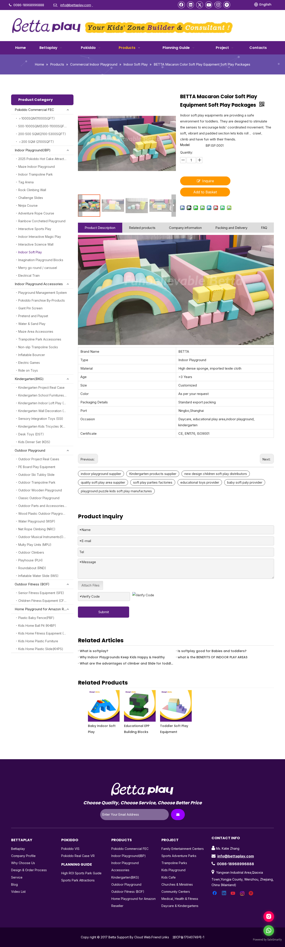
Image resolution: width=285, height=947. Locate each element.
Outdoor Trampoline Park (36, 482)
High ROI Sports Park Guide (81, 873)
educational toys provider (199, 482)
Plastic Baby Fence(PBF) (36, 618)
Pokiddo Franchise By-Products (41, 300)
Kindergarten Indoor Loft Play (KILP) (44, 403)
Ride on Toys (28, 370)
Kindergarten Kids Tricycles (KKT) (43, 426)
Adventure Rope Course (36, 213)
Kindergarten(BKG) (29, 379)
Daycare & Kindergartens (179, 906)
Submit (103, 612)
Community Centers (175, 891)
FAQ (264, 228)
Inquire (208, 181)
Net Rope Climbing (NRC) (36, 529)
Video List (18, 891)
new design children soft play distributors (215, 474)
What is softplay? (94, 651)
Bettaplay (18, 849)
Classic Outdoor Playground (38, 498)
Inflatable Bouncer (31, 355)
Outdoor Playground (30, 450)
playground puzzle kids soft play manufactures (116, 491)
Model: (185, 145)
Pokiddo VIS (70, 849)
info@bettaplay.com (235, 856)
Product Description (100, 228)
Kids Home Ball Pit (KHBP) (37, 625)
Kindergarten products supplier (152, 474)
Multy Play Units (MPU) (34, 545)
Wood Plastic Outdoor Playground (43, 513)
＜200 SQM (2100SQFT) (36, 142)
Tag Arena (26, 182)
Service (16, 877)
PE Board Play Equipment (36, 467)
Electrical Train (29, 275)
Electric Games (29, 362)
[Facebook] (181, 4)
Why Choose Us (23, 863)
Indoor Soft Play (30, 252)
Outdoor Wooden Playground (40, 490)
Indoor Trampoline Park (35, 174)
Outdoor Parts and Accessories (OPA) (45, 506)
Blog (14, 884)
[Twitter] (199, 4)
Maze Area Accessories (35, 331)
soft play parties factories (152, 482)
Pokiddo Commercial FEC (34, 110)
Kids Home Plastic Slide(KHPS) (40, 649)
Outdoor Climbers (31, 552)
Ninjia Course (28, 205)
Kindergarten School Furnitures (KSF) (45, 395)
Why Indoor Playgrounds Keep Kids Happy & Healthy (122, 657)
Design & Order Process (29, 870)
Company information (185, 228)
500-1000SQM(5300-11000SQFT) (43, 126)
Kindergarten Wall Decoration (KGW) (45, 411)
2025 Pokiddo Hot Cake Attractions (44, 159)
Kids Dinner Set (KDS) (34, 442)
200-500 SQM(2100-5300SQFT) (42, 134)
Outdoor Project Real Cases (38, 459)
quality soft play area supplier (103, 482)
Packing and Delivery (231, 228)
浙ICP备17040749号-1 (188, 937)
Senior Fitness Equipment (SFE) (41, 593)
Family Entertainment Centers (182, 849)
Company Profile (23, 856)
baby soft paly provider (244, 482)
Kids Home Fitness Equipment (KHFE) (45, 633)
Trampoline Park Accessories (39, 339)
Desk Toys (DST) (31, 434)
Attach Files (90, 585)
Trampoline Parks (174, 863)
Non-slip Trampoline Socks (38, 347)
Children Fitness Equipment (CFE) (42, 601)
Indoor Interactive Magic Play (39, 236)
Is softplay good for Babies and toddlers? (212, 651)
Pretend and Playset (33, 316)
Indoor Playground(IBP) (33, 150)
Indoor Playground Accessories (39, 284)
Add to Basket (205, 192)
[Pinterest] (226, 4)
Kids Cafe (168, 877)
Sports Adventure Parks (178, 856)
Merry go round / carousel (37, 268)
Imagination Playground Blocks (40, 260)
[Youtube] (208, 4)
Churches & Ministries (177, 884)
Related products (142, 228)
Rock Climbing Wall (32, 190)
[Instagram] (217, 4)
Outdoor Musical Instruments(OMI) (43, 537)
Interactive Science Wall (35, 244)
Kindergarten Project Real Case (41, 387)
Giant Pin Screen (30, 308)
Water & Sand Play (31, 324)
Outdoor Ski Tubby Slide (36, 475)
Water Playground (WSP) (36, 521)
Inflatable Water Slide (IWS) (38, 576)
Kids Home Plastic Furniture (38, 641)
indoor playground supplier (101, 474)
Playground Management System (42, 292)
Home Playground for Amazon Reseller (44, 609)
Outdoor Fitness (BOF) (32, 584)
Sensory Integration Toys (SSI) (40, 418)
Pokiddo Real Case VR (78, 856)
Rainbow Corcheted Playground (41, 221)
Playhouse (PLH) (30, 560)
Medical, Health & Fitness (179, 899)
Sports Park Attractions (78, 880)
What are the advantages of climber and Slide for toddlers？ (127, 663)
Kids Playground (173, 870)
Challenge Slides (30, 198)
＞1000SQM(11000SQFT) (36, 118)
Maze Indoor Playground (36, 166)
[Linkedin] (190, 4)
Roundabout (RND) (32, 568)
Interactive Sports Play (34, 229)
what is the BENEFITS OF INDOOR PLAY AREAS (212, 657)
